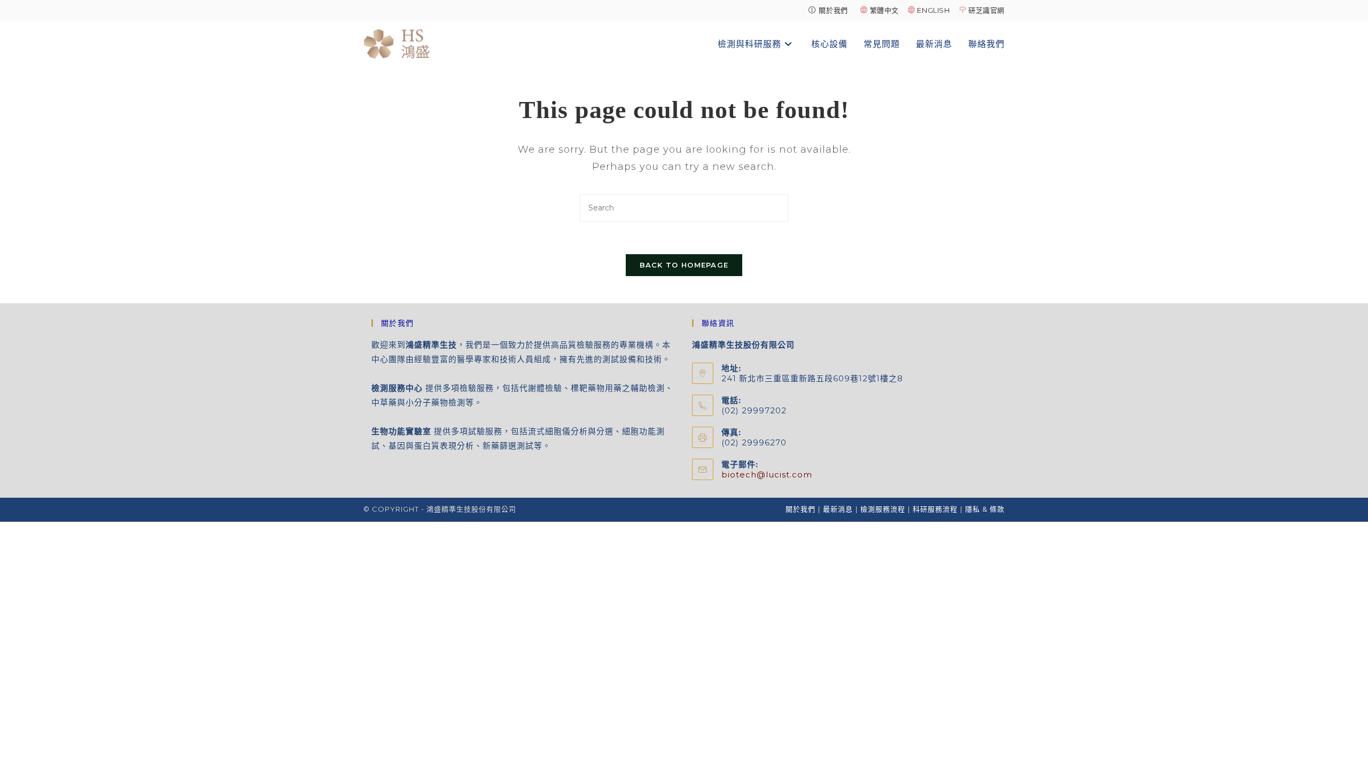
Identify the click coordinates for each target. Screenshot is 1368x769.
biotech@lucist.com (766, 474)
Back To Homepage (684, 265)
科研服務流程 (935, 509)
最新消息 (838, 509)
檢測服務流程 (882, 509)
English (933, 10)
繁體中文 (884, 10)
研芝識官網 (986, 10)
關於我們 (800, 509)
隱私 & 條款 (985, 509)
